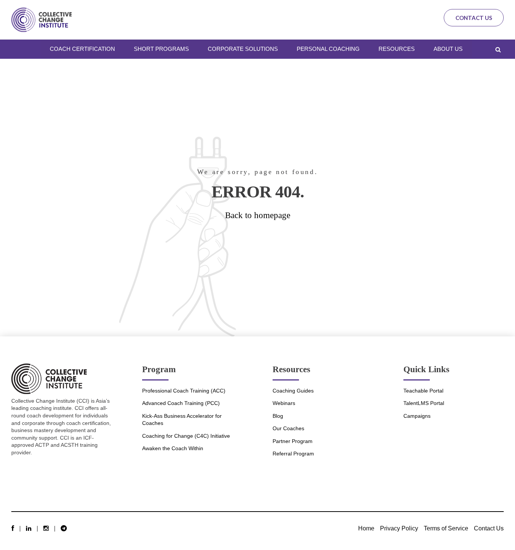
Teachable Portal (423, 391)
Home (366, 528)
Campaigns (417, 416)
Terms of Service (446, 528)
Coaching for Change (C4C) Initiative (186, 436)
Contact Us (473, 17)
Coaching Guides (293, 391)
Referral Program (293, 454)
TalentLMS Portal (423, 403)
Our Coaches (288, 428)
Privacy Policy (399, 528)
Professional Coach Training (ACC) (183, 391)
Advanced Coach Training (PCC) (181, 403)
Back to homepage (257, 215)
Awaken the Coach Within (172, 448)
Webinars (284, 403)
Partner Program (293, 441)
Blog (278, 416)
